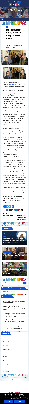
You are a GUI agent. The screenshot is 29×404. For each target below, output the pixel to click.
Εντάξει (8, 401)
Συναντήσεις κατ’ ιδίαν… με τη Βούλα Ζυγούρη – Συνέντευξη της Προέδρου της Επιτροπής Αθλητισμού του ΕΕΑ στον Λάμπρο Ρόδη (14, 321)
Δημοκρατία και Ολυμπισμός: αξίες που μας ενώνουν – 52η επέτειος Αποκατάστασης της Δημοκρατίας (14, 308)
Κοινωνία (5, 267)
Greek (6, 292)
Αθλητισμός (6, 345)
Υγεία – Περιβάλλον (8, 367)
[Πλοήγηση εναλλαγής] (14, 19)
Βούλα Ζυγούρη (14, 10)
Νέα (4, 236)
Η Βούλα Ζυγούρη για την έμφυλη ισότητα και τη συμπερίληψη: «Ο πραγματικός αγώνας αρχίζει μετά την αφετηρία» (14, 315)
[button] (27, 19)
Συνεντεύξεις (6, 364)
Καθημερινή (11, 84)
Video (4, 338)
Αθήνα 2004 (6, 341)
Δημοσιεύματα (6, 349)
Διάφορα (5, 353)
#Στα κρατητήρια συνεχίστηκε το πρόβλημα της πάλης (14, 46)
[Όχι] (27, 398)
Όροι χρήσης (19, 401)
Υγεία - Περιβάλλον (15, 267)
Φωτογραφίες (6, 371)
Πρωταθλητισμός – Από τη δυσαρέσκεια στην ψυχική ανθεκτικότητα (13, 240)
